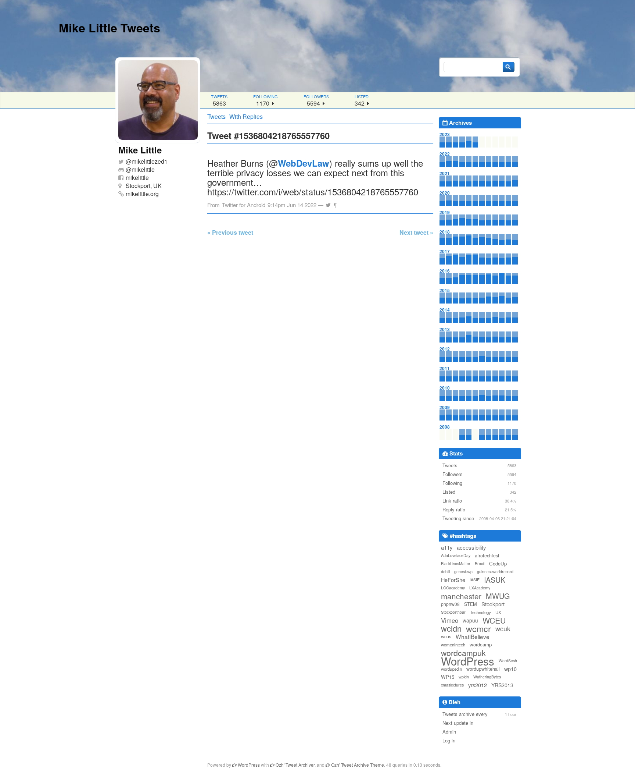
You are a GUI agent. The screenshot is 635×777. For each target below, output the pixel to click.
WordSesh (508, 660)
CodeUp (498, 563)
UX (498, 612)
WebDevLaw (303, 163)
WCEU (494, 620)
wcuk (502, 628)
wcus (446, 636)
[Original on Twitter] (328, 203)
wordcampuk (463, 653)
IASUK (494, 580)
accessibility (471, 547)
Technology (480, 612)
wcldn (451, 628)
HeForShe (453, 579)
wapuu (470, 620)
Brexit (480, 563)
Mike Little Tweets (109, 28)
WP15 (447, 676)
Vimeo (449, 620)
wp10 (510, 669)
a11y (446, 547)
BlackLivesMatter (455, 563)
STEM (470, 603)
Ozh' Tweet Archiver (295, 765)
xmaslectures (452, 685)
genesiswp (463, 571)
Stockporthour (453, 612)
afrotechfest (487, 555)
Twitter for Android (243, 205)
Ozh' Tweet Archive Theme (357, 765)
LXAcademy (479, 587)
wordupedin (451, 669)
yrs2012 (477, 685)
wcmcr (478, 628)
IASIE (475, 579)
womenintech (453, 645)
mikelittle (143, 169)
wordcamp (481, 644)
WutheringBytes (487, 677)
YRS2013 (502, 685)
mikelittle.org (142, 193)
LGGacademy (453, 587)
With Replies (246, 116)
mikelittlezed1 (150, 161)
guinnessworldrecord (495, 571)
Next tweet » (416, 232)
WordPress (467, 661)
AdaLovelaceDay (455, 555)
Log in (448, 740)
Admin (449, 731)
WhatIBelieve (472, 636)
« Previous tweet (230, 232)
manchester (461, 596)
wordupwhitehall (483, 668)
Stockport (493, 604)
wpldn (464, 677)
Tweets (216, 116)
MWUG (498, 596)
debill (445, 571)
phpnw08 (450, 604)
